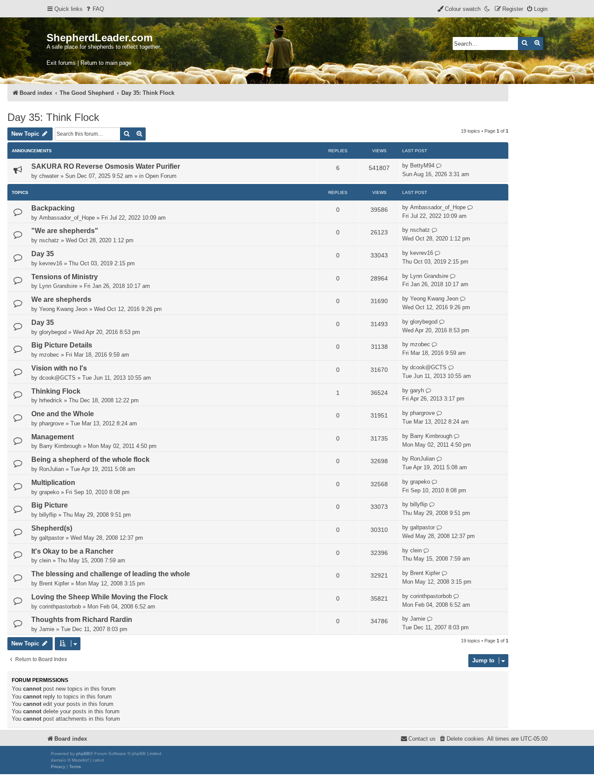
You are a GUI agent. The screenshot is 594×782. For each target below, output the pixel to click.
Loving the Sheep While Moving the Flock (99, 597)
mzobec (49, 354)
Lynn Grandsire (58, 286)
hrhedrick (50, 400)
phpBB (83, 753)
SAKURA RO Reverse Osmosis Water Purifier (105, 166)
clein (45, 560)
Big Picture (49, 505)
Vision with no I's (59, 368)
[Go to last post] (439, 165)
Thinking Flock (55, 391)
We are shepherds (61, 299)
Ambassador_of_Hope (67, 217)
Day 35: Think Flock (53, 117)
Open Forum (161, 176)
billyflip (48, 514)
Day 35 (42, 253)
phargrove (51, 423)
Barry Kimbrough (60, 446)
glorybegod (53, 332)
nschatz (49, 240)
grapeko (49, 492)
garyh (417, 390)
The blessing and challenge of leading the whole (110, 574)
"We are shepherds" (64, 230)
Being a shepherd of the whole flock (90, 459)
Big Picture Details (61, 345)
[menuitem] (94, 9)
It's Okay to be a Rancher (72, 551)
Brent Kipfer (54, 583)
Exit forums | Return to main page (89, 63)
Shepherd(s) (51, 528)
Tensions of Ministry (64, 277)
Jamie (46, 629)
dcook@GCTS (57, 377)
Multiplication (53, 482)
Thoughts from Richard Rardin (81, 619)
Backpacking (53, 208)
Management (52, 437)
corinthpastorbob (60, 606)
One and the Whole (62, 414)
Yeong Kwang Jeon (63, 309)
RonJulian (51, 469)
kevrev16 (50, 263)
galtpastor (51, 538)
